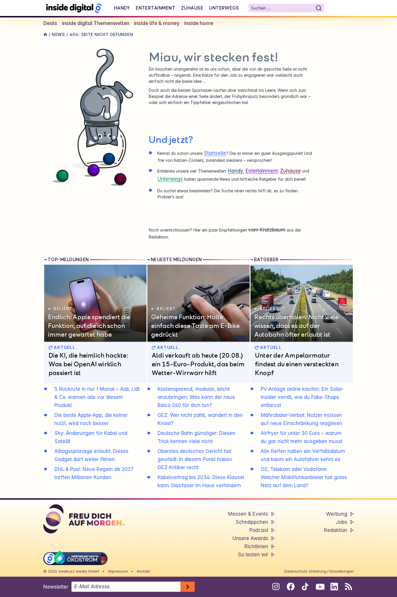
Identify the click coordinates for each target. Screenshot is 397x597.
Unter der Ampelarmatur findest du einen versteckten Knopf (297, 364)
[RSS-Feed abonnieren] (349, 586)
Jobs (341, 522)
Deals (50, 23)
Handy (122, 8)
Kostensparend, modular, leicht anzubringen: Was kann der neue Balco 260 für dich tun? (196, 397)
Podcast (258, 530)
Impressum (118, 571)
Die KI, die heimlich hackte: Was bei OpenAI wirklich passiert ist (88, 364)
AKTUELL (63, 347)
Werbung (336, 514)
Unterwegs (224, 8)
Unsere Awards (250, 538)
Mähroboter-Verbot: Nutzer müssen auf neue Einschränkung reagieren (301, 419)
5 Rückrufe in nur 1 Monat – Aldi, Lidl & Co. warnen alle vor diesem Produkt (97, 397)
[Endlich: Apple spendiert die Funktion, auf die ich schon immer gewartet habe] (95, 303)
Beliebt (62, 308)
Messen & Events (248, 514)
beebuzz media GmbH (79, 571)
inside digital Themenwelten (95, 23)
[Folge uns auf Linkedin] (334, 586)
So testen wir (253, 554)
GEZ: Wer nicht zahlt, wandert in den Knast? (200, 419)
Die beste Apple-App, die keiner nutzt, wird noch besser (91, 419)
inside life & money (157, 23)
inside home (198, 23)
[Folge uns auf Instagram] (276, 586)
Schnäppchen (251, 522)
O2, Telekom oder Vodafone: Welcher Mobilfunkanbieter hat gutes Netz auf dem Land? (304, 477)
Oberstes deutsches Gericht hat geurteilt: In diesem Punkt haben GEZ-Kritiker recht (195, 459)
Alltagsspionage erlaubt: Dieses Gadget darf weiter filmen (91, 455)
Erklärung (317, 571)
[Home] (45, 34)
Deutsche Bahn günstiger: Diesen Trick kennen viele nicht (196, 437)
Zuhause (192, 8)
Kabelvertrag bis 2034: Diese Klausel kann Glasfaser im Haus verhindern (201, 481)
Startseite (215, 153)
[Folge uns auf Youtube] (319, 586)
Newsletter (55, 587)
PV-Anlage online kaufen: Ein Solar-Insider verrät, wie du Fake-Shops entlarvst (302, 397)
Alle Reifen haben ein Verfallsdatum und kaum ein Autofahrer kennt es (303, 455)
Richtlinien (256, 546)
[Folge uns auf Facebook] (290, 586)
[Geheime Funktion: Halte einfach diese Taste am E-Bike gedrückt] (198, 303)
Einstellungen (342, 571)
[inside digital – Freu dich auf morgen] (73, 8)
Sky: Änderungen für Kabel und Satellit (90, 437)
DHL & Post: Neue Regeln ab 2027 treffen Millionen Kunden (94, 473)
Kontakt (143, 571)
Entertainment (155, 8)
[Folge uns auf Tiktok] (305, 588)
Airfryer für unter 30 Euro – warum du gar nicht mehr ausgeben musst (302, 437)
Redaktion (335, 530)
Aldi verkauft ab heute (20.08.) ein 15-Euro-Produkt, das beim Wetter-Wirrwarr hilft (198, 364)
